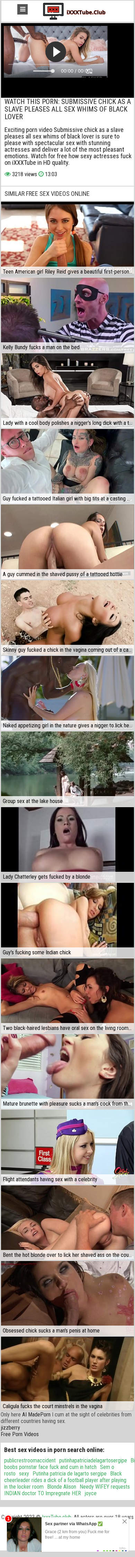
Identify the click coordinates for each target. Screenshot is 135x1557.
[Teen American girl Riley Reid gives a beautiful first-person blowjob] (67, 239)
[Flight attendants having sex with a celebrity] (67, 1147)
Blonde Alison (61, 1486)
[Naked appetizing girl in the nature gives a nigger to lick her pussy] (67, 693)
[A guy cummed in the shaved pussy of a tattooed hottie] (67, 542)
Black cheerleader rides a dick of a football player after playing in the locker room (65, 1480)
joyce (90, 1493)
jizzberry (10, 1427)
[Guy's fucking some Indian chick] (67, 920)
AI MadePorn (36, 1414)
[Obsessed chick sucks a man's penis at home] (67, 1298)
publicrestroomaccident (30, 1460)
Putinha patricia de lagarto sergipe (70, 1473)
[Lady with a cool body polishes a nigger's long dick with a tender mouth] (67, 390)
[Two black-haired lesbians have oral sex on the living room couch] (67, 995)
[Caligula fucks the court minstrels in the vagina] (67, 1374)
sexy (24, 1473)
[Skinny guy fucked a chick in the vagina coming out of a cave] (67, 617)
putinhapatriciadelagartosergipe (93, 1460)
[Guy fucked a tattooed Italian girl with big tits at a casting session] (67, 466)
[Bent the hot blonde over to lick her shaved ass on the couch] (67, 1222)
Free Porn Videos (20, 1434)
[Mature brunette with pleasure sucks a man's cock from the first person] (67, 1071)
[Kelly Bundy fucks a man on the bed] (67, 315)
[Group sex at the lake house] (67, 769)
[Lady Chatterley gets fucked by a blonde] (67, 844)
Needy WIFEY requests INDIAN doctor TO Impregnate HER (67, 1490)
